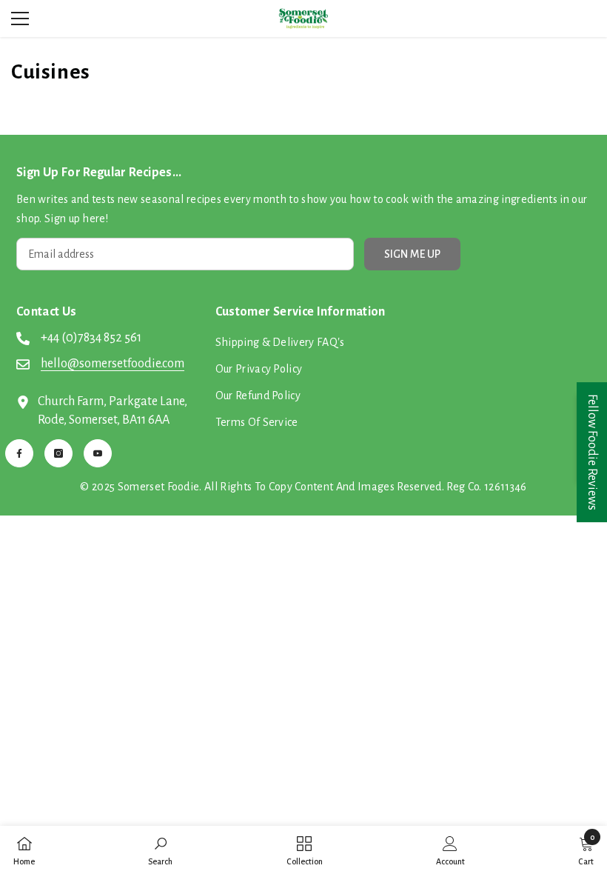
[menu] (20, 18)
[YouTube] (98, 453)
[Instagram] (58, 453)
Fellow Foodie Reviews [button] (592, 452)
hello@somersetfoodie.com (112, 363)
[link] (160, 850)
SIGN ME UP (412, 254)
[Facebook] (19, 453)
